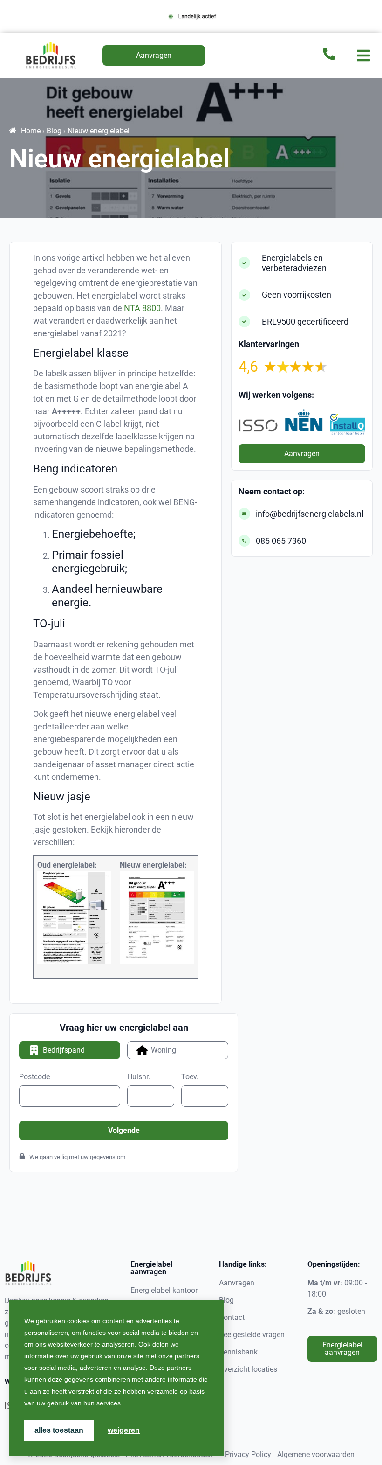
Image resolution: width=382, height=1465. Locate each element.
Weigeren (124, 1430)
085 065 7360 (281, 541)
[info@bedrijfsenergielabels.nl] (244, 514)
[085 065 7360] (244, 541)
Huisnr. (138, 1077)
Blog (54, 130)
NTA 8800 (142, 308)
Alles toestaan (58, 1430)
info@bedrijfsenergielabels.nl (309, 514)
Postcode (34, 1077)
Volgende (124, 1130)
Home (31, 130)
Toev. (189, 1077)
